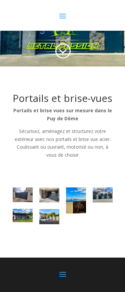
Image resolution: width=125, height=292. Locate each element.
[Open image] (23, 194)
